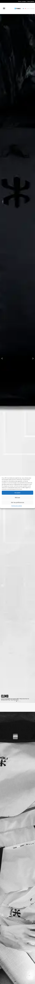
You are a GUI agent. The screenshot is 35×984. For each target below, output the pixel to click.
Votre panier (30, 1)
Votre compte (22, 1)
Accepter (17, 493)
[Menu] (4, 8)
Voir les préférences (17, 502)
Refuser (17, 497)
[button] (2, 358)
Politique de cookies (16, 505)
